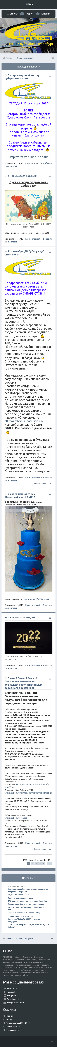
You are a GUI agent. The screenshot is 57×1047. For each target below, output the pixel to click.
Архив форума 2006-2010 (17, 1023)
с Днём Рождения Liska (19, 895)
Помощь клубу (13, 1030)
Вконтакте (12, 988)
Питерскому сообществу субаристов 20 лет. (26, 908)
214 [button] (50, 864)
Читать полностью (42, 484)
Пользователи (13, 1026)
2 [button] (32, 864)
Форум (9, 1019)
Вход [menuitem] (31, 4)
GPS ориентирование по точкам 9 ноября (27, 901)
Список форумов (24, 938)
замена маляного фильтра (20, 916)
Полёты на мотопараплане (20, 898)
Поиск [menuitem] (53, 58)
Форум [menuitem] (29, 13)
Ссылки (14, 13)
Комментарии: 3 (32, 163)
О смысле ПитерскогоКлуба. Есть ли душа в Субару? (28, 926)
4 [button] (40, 864)
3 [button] (36, 864)
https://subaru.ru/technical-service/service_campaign (28, 793)
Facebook (11, 992)
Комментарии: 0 (32, 239)
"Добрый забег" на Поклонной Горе (25, 913)
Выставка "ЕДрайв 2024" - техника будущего (24, 920)
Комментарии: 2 (32, 843)
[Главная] (28, 39)
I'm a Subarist (13, 999)
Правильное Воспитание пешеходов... (26, 904)
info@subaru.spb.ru (15, 1002)
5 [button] (43, 864)
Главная (45, 13)
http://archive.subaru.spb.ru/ (28, 157)
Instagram (11, 995)
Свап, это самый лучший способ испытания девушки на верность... (28, 890)
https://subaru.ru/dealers (16, 818)
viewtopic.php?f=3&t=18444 (36, 599)
